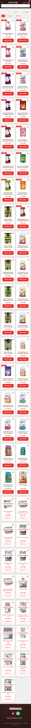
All (9, 12)
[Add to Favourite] (13, 20)
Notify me (8, 518)
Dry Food (9, 16)
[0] (29, 3)
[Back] (2, 2)
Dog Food (16, 12)
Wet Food (18, 16)
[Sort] (4, 11)
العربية (24, 2)
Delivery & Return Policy (14, 718)
